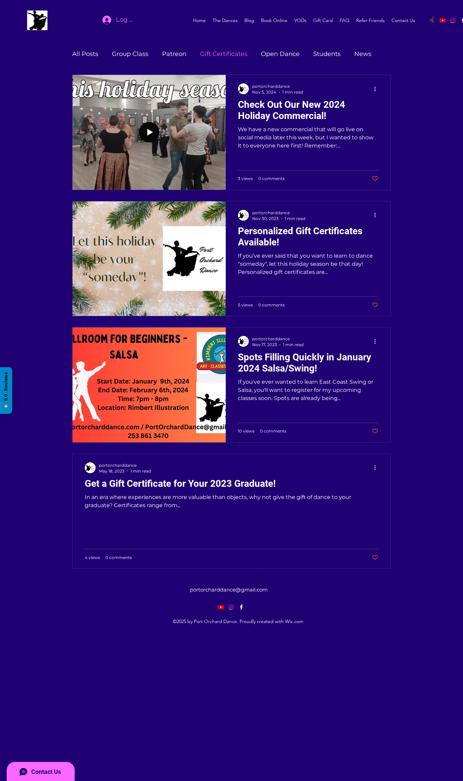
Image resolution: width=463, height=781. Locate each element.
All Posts (85, 54)
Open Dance (280, 54)
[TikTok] (432, 20)
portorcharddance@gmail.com (229, 589)
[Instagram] (452, 20)
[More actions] (377, 89)
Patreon (174, 54)
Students (327, 54)
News (362, 54)
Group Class (130, 54)
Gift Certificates (223, 54)
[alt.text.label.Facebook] (241, 607)
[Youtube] (442, 20)
